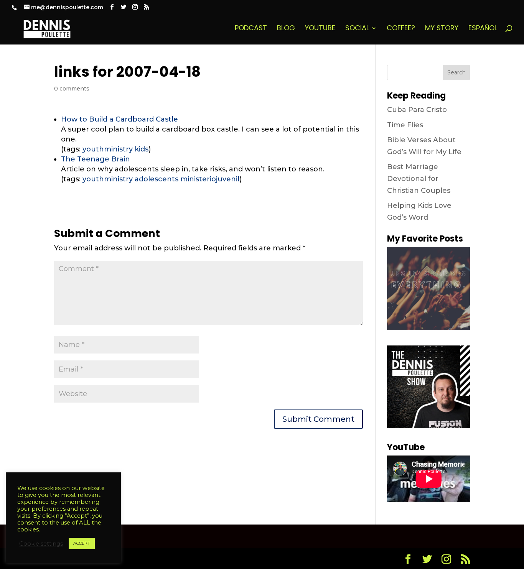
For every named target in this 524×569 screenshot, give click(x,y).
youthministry (107, 149)
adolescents (156, 179)
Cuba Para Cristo (417, 109)
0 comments (71, 88)
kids (141, 149)
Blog (286, 29)
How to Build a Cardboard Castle (119, 119)
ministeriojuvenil (209, 179)
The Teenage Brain (95, 159)
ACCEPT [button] (81, 543)
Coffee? (401, 29)
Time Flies (405, 125)
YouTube (320, 29)
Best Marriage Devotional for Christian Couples (418, 178)
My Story (441, 29)
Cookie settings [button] (41, 543)
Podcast (251, 29)
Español (482, 29)
